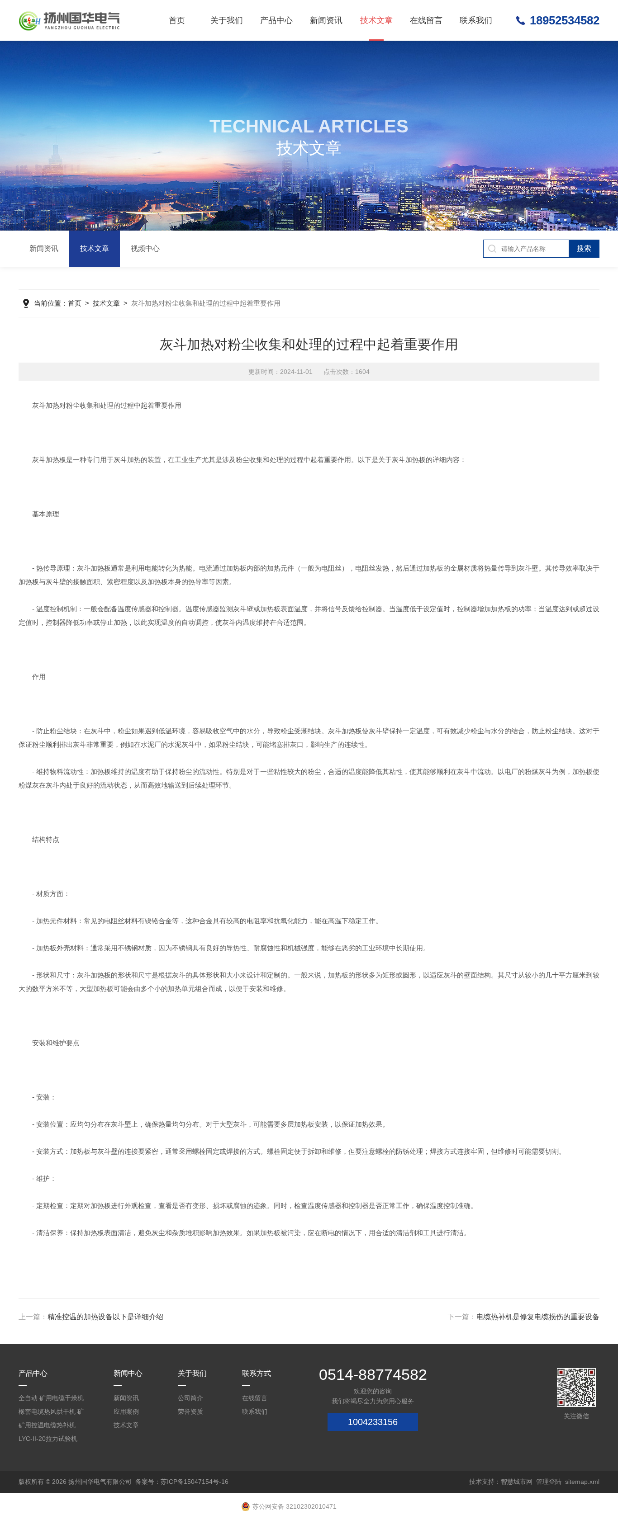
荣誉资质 (190, 1411)
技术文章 (376, 20)
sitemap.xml (582, 1481)
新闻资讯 (326, 20)
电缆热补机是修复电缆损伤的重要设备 (537, 1317)
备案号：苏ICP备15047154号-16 (181, 1481)
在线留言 (426, 20)
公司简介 (190, 1398)
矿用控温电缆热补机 (47, 1425)
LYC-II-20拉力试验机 (48, 1438)
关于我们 (226, 20)
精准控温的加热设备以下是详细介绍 (105, 1317)
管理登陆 (548, 1481)
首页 (177, 20)
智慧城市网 (516, 1481)
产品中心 (276, 20)
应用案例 (126, 1411)
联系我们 (476, 20)
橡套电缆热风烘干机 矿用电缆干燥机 (51, 1413)
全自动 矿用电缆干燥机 (51, 1398)
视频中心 (145, 248)
